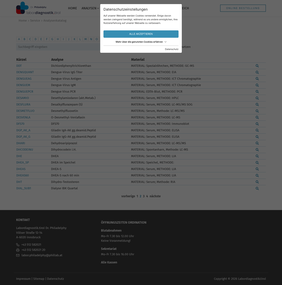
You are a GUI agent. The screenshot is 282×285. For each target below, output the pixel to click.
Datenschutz (172, 49)
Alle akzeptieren (141, 33)
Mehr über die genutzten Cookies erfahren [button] (139, 41)
